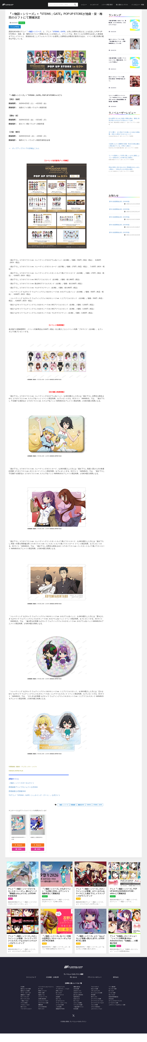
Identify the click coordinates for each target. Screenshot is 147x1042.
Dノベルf (40, 988)
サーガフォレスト (60, 1000)
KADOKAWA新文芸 (113, 996)
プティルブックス (95, 990)
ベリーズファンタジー (26, 1008)
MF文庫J (93, 994)
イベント (21, 23)
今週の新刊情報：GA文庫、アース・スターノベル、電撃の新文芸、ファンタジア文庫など (118, 60)
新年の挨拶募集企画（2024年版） (119, 217)
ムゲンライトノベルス (96, 1008)
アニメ (10, 898)
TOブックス (41, 1008)
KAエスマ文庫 (94, 988)
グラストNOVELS (95, 1006)
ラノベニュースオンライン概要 (73, 974)
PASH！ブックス (42, 990)
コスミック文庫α (78, 1002)
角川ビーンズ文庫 (25, 990)
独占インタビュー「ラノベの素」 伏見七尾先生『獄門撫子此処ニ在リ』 (117, 78)
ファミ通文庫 (112, 986)
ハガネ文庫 (58, 1006)
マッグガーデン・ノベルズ (62, 988)
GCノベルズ (112, 994)
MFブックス (94, 996)
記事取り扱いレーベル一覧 (73, 983)
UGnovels (111, 998)
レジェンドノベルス (43, 1000)
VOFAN (89, 804)
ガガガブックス (77, 990)
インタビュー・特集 (137, 4)
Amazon (19, 845)
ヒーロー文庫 (112, 992)
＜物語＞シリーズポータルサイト (21, 783)
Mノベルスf (59, 992)
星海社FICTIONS (60, 1008)
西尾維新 (73, 804)
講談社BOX (81, 804)
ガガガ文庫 (76, 988)
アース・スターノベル (61, 1002)
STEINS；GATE (97, 804)
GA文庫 (58, 996)
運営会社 (116, 977)
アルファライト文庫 (43, 1002)
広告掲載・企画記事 (52, 977)
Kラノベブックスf (25, 998)
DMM (19, 849)
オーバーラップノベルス (97, 1000)
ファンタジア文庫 (78, 1004)
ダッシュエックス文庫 (96, 992)
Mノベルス (111, 990)
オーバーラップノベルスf (97, 1002)
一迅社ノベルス (24, 1000)
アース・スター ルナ (26, 992)
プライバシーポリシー (95, 977)
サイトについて (31, 977)
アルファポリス (95, 986)
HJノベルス (76, 1000)
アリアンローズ (60, 994)
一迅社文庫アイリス (78, 1006)
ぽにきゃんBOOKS (78, 994)
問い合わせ (73, 977)
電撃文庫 (40, 1004)
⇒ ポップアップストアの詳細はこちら (24, 148)
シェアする (15, 27)
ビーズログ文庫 (60, 1004)
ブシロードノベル (42, 996)
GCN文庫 (76, 1008)
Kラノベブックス (25, 996)
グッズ (78, 898)
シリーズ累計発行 (107, 4)
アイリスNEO (24, 1002)
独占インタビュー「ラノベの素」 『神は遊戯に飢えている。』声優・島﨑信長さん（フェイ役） (117, 41)
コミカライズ (94, 4)
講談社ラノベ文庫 (25, 994)
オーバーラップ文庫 (96, 998)
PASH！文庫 (41, 992)
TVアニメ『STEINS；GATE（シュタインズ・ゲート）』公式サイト (34, 795)
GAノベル (58, 998)
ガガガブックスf (78, 992)
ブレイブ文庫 (94, 1004)
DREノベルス (59, 990)
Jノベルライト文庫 (113, 1002)
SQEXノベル (41, 994)
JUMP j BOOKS (42, 998)
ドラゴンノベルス (25, 1004)
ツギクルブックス (60, 986)
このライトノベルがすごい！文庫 (117, 1004)
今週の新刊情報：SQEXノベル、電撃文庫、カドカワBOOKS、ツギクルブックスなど (117, 22)
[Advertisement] (124, 184)
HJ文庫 (22, 986)
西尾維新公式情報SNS (17, 791)
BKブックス (23, 1006)
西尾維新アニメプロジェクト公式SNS (23, 787)
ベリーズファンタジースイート (46, 986)
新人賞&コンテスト (122, 4)
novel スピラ (77, 998)
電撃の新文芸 (77, 986)
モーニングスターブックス (115, 1000)
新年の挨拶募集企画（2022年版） (119, 232)
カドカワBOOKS (42, 1006)
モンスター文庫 (112, 988)
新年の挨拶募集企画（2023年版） (119, 224)
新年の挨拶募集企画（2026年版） (119, 201)
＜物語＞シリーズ (63, 804)
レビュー (84, 4)
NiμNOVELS (77, 996)
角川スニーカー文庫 (26, 988)
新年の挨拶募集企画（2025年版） (119, 209)
